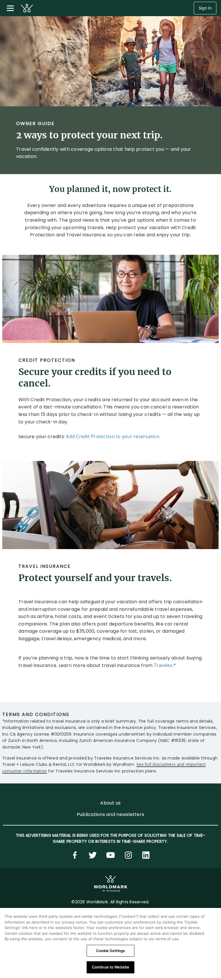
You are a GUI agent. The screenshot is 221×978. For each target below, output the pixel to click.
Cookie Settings (110, 950)
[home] (27, 8)
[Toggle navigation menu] (10, 8)
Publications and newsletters (110, 814)
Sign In (205, 7)
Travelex (163, 665)
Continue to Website (110, 967)
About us (110, 803)
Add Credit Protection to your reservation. (113, 436)
